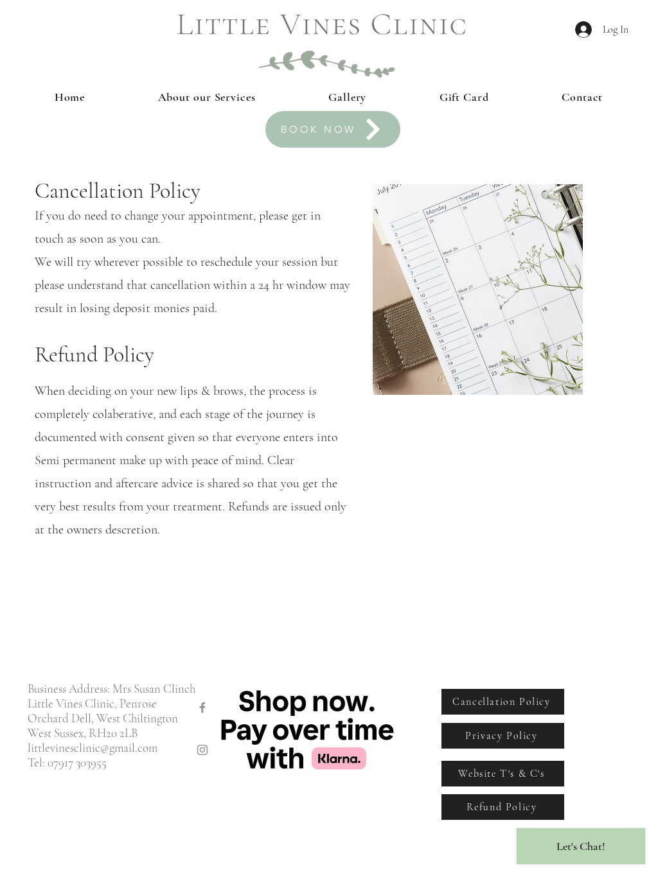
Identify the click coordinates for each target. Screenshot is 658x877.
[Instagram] (202, 750)
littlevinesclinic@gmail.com (92, 747)
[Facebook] (202, 707)
